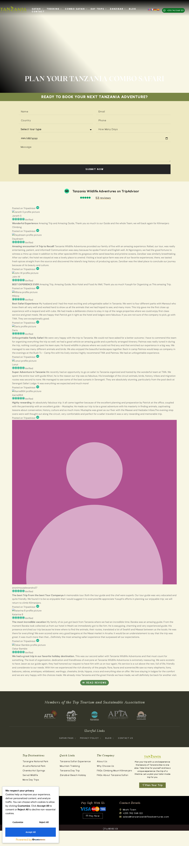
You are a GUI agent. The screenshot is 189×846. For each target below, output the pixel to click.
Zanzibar (116, 9)
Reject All (44, 822)
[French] (152, 9)
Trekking (53, 9)
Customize (18, 822)
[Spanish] (158, 9)
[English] (149, 9)
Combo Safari (75, 9)
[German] (155, 9)
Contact (38, 12)
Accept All (31, 832)
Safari (36, 9)
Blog (132, 9)
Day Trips (97, 9)
